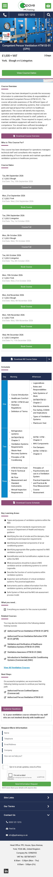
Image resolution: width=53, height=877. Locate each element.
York (4, 60)
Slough (12, 60)
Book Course (26, 207)
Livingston (26, 60)
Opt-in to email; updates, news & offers (25, 767)
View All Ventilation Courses (17, 667)
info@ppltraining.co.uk (18, 835)
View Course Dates (26, 73)
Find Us (12, 828)
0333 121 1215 (15, 822)
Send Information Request (26, 784)
